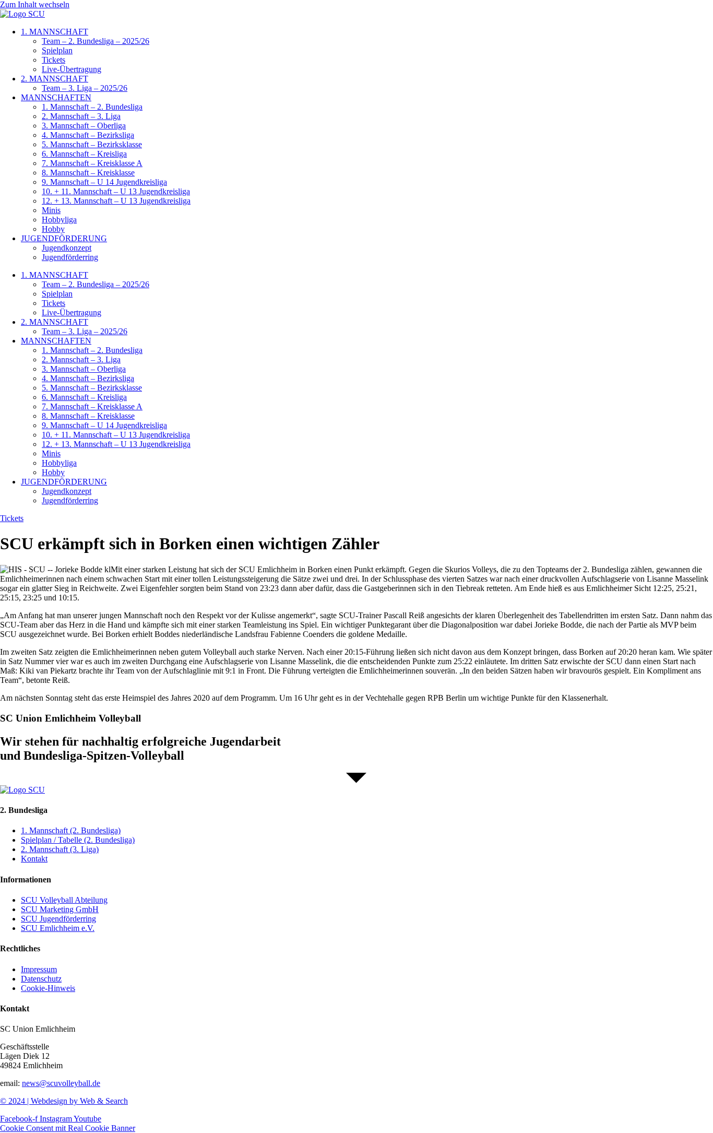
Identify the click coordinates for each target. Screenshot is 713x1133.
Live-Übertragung (71, 69)
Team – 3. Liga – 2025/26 (84, 88)
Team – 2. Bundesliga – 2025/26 (95, 41)
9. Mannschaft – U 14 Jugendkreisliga (104, 182)
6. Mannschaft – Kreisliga (84, 153)
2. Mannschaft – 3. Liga (81, 116)
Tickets (53, 59)
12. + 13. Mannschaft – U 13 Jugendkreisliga (116, 200)
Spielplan (57, 50)
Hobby (53, 229)
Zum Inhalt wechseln (34, 4)
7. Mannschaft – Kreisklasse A (92, 163)
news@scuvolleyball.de (61, 1083)
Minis (51, 210)
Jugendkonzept (66, 247)
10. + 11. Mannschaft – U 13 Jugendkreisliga (116, 191)
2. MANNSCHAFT (54, 78)
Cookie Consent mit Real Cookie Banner (67, 1128)
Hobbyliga (59, 219)
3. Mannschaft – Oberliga (84, 125)
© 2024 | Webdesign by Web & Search (64, 1100)
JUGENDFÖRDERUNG (64, 238)
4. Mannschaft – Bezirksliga (88, 135)
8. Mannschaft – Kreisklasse (88, 172)
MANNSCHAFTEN (56, 97)
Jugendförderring (70, 257)
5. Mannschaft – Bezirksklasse (92, 144)
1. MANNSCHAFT (54, 31)
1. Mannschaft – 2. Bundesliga (92, 106)
